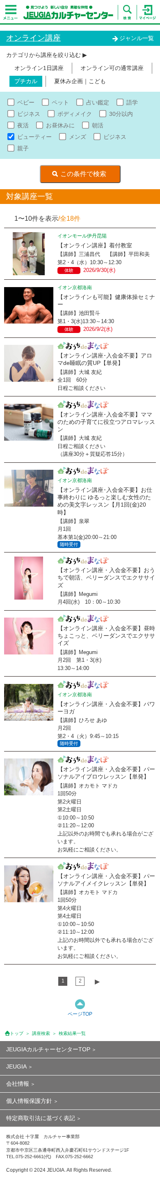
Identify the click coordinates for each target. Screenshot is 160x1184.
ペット (60, 102)
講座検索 (41, 1033)
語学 (132, 102)
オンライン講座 (33, 38)
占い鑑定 (97, 102)
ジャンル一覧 (136, 38)
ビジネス (28, 114)
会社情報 (17, 1083)
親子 (23, 148)
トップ (16, 1033)
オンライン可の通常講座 (112, 68)
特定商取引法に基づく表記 (40, 1118)
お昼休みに (60, 125)
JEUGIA (16, 1066)
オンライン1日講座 (39, 68)
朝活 (97, 125)
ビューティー (34, 137)
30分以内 (121, 114)
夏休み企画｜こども (80, 81)
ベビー (25, 102)
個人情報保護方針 (29, 1101)
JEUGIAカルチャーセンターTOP (48, 1049)
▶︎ (97, 981)
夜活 (23, 125)
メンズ (77, 137)
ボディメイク (74, 114)
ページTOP (80, 1014)
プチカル (25, 81)
